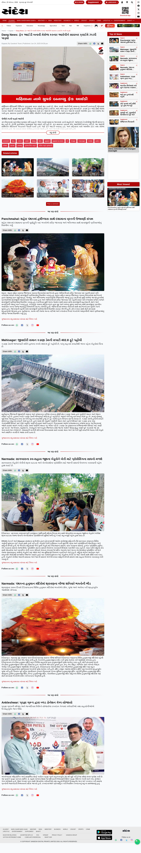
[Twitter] (138, 9)
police (98, 141)
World (76, 20)
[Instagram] (138, 13)
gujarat (10, 31)
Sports (92, 20)
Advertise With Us (26, 835)
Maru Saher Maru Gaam (26, 20)
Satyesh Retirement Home (12, 837)
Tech (63, 25)
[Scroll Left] (2, 25)
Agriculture (53, 25)
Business (67, 20)
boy (13, 141)
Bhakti (129, 20)
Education (30, 25)
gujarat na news (58, 141)
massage (82, 141)
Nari (70, 25)
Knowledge (41, 25)
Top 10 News (115, 34)
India (50, 20)
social (12, 145)
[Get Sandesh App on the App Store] (104, 838)
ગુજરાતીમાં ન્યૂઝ (30, 145)
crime (20, 141)
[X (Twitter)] (98, 43)
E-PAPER (80, 2)
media (90, 141)
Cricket (84, 20)
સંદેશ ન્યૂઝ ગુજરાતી (45, 145)
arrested (6, 141)
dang (33, 141)
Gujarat (12, 20)
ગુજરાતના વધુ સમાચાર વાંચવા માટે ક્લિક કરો (19, 319)
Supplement (93, 2)
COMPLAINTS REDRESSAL (33, 837)
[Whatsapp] (138, 2)
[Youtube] (138, 17)
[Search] (132, 2)
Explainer (19, 25)
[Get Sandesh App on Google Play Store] (104, 832)
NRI (78, 25)
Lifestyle (106, 20)
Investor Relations (9, 835)
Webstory (58, 20)
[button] (42, 21)
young (20, 145)
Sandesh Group (71, 835)
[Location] (127, 2)
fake (40, 141)
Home (5, 20)
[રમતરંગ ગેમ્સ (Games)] (96, 25)
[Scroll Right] (92, 25)
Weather (41, 20)
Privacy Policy (57, 835)
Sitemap (45, 835)
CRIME (99, 20)
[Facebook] (138, 6)
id (67, 141)
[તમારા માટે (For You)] (102, 25)
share (5, 145)
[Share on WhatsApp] (137, 842)
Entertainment (119, 20)
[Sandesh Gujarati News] (17, 11)
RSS (37, 835)
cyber (27, 141)
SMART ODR (48, 837)
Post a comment (52, 204)
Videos (9, 25)
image (73, 141)
